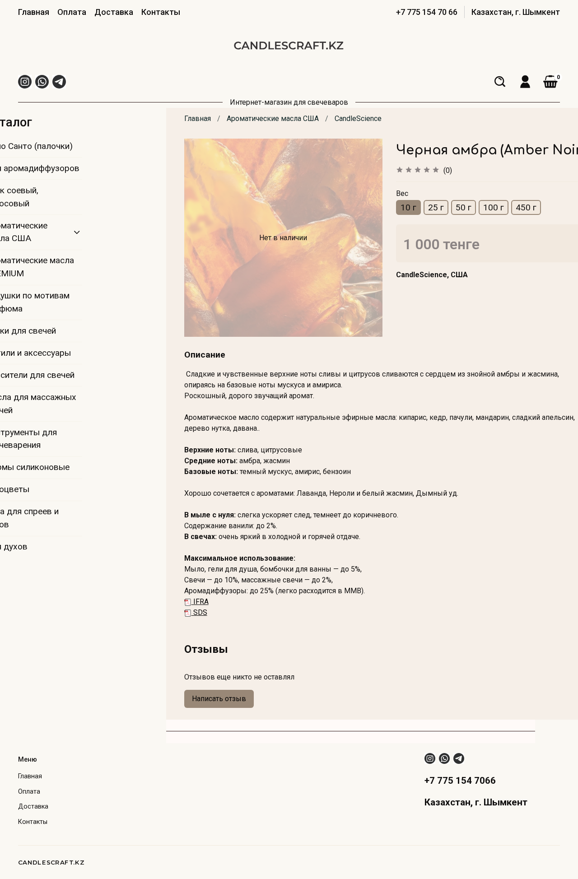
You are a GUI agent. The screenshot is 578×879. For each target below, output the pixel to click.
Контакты (160, 12)
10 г (408, 207)
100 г (493, 207)
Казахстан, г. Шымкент (515, 12)
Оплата (71, 12)
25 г (436, 207)
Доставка (113, 12)
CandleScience (358, 118)
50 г (463, 207)
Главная (33, 12)
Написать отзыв (219, 698)
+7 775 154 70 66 (426, 12)
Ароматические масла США (273, 118)
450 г (526, 207)
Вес (402, 193)
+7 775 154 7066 (460, 780)
